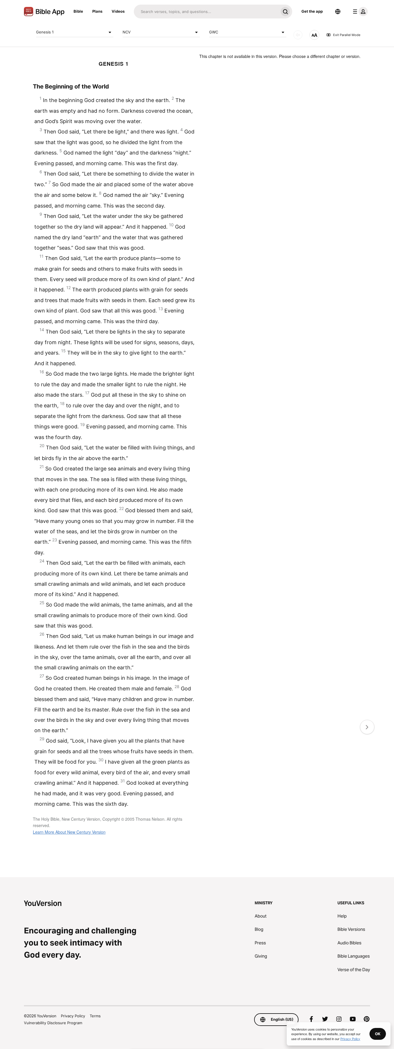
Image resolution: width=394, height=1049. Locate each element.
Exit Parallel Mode (346, 35)
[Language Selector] (338, 11)
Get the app (312, 11)
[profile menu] (359, 11)
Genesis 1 (45, 32)
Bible (78, 11)
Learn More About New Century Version (69, 832)
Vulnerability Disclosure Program (53, 1022)
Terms (95, 1016)
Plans (97, 11)
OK (377, 1033)
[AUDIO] (298, 34)
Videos (118, 11)
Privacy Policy (73, 1016)
